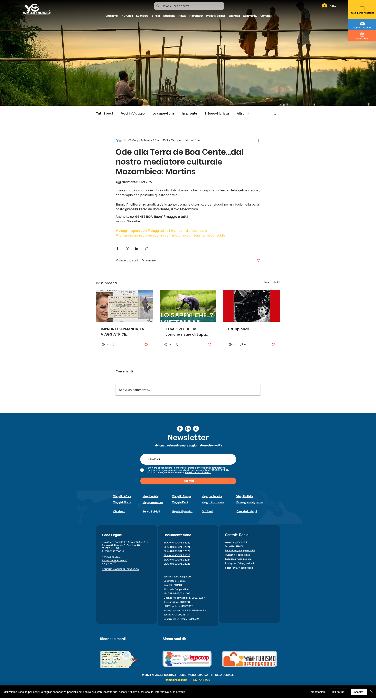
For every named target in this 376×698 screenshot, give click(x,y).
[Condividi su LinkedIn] (136, 248)
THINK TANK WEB (199, 680)
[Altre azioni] (258, 140)
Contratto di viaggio (175, 581)
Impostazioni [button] (317, 692)
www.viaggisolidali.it (236, 542)
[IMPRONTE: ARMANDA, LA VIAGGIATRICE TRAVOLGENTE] (124, 306)
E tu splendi (238, 329)
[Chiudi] (371, 692)
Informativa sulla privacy (170, 692)
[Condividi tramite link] (146, 248)
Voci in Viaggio (133, 114)
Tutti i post (104, 114)
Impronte (189, 114)
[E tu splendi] (251, 306)
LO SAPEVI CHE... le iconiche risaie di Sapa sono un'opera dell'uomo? (185, 332)
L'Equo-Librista (217, 114)
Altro (241, 114)
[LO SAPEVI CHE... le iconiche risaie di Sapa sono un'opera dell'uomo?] (188, 306)
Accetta (358, 692)
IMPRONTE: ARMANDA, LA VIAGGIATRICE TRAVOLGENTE (122, 332)
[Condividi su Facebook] (117, 248)
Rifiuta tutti (338, 692)
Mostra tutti (272, 282)
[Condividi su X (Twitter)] (127, 248)
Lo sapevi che (163, 114)
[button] (362, 25)
